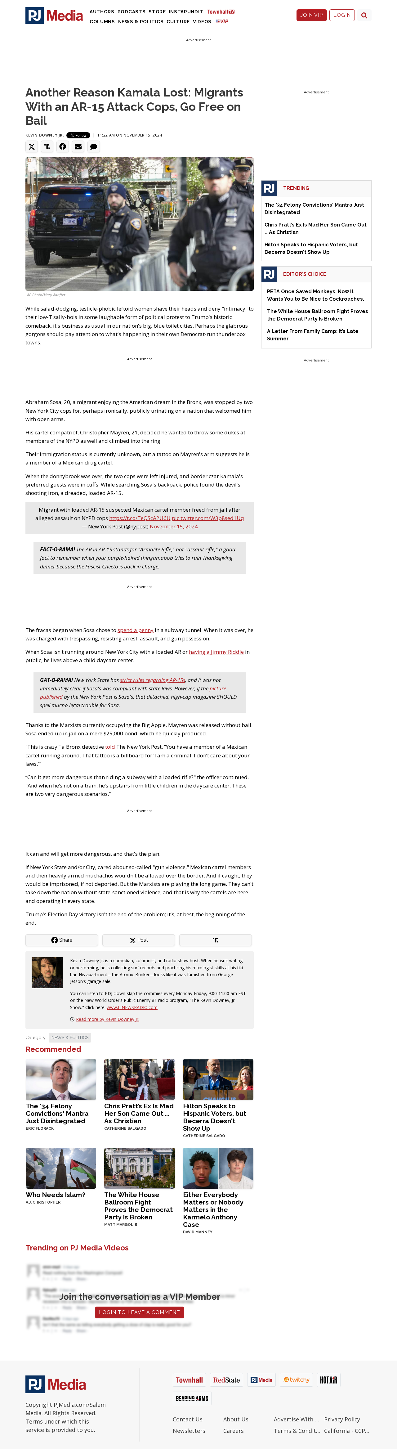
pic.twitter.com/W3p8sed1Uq (208, 518)
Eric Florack (40, 1128)
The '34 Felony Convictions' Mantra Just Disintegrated (57, 1113)
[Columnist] (50, 972)
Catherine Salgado (125, 1128)
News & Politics (141, 22)
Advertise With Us (297, 1419)
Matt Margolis (120, 1224)
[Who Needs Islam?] (61, 1167)
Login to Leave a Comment (139, 1312)
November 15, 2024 (174, 526)
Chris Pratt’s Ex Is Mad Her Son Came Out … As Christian (139, 1113)
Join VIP (312, 15)
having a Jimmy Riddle (216, 651)
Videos (202, 22)
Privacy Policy (342, 1419)
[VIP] (222, 21)
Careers (233, 1430)
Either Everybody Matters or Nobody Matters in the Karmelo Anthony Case (213, 1209)
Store (157, 12)
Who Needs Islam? (55, 1195)
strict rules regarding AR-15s (152, 680)
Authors (102, 12)
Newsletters (189, 1430)
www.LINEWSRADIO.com (132, 1007)
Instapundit (186, 12)
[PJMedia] (54, 15)
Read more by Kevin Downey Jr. (107, 1019)
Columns (102, 22)
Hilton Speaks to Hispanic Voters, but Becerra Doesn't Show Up (214, 1117)
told (110, 746)
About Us (235, 1419)
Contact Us (188, 1419)
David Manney (197, 1232)
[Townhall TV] (223, 11)
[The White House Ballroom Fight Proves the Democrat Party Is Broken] (139, 1167)
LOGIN (342, 15)
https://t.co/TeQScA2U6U (140, 518)
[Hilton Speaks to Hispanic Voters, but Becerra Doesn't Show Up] (218, 1079)
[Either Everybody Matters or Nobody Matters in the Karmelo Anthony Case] (218, 1167)
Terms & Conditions (297, 1430)
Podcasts (132, 12)
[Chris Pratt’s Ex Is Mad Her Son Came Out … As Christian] (139, 1079)
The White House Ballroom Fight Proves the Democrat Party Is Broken (138, 1206)
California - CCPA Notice (348, 1430)
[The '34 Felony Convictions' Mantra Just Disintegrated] (61, 1079)
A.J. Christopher (43, 1202)
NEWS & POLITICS (69, 1037)
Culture (178, 22)
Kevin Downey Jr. (44, 135)
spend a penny (136, 630)
